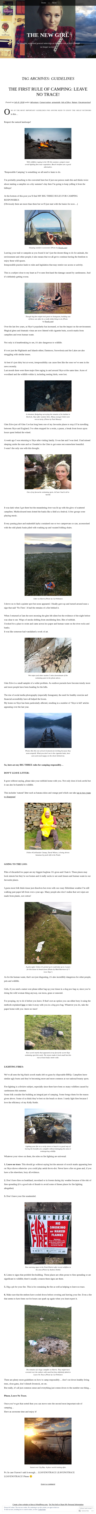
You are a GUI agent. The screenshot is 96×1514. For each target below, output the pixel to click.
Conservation (45, 102)
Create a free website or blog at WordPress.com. (30, 1505)
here (23, 1005)
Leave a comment (48, 1484)
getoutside (56, 102)
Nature (74, 102)
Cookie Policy (42, 1509)
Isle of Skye (66, 102)
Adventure (34, 102)
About (54, 3)
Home (43, 3)
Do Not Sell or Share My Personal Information (66, 1505)
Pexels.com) (62, 248)
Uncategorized (84, 102)
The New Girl (48, 35)
